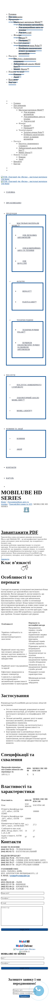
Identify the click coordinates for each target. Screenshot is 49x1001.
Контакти (18, 161)
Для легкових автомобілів (29, 113)
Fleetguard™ (29, 128)
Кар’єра (12, 82)
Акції (21, 159)
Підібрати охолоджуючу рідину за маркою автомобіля (30, 51)
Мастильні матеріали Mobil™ (31, 110)
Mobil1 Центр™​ (25, 152)
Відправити (24, 996)
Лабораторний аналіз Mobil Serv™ (27, 65)
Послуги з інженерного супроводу (25, 59)
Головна (17, 103)
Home (3, 502)
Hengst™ (27, 126)
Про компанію (20, 105)
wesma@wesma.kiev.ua (20, 876)
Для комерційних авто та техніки (31, 28)
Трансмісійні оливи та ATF (20, 504)
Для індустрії (25, 32)
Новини (22, 157)
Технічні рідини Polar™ (34, 132)
